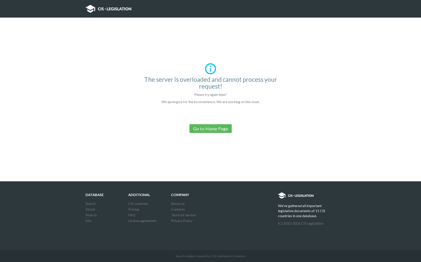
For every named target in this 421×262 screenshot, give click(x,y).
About (90, 209)
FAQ (131, 215)
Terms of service (183, 215)
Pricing (133, 209)
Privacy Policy (182, 220)
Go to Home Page (210, 128)
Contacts (178, 209)
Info (89, 220)
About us (178, 203)
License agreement (142, 220)
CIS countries (138, 203)
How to (91, 215)
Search (91, 203)
